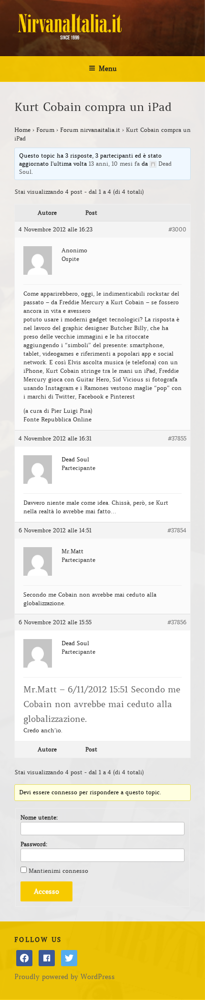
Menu (108, 68)
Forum (45, 129)
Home (22, 129)
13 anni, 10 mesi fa (114, 163)
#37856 (176, 622)
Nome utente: (39, 817)
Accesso (46, 891)
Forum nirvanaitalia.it (90, 129)
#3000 (177, 229)
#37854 (176, 530)
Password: (33, 844)
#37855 (177, 438)
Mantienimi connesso (58, 870)
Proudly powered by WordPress (64, 976)
